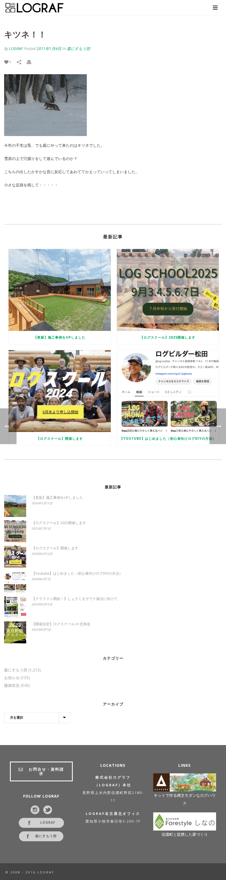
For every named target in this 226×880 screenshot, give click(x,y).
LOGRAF (16, 48)
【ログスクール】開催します (59, 438)
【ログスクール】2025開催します (167, 337)
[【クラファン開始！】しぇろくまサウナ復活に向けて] (15, 607)
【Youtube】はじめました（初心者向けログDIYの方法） (168, 438)
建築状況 (12, 685)
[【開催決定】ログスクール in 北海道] (15, 632)
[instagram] (35, 810)
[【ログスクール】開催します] (60, 391)
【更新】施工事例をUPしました (59, 337)
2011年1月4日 (49, 48)
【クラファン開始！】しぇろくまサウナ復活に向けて (75, 598)
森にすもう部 (78, 48)
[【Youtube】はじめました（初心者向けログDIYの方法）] (168, 391)
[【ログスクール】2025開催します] (168, 290)
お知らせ (12, 677)
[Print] (32, 62)
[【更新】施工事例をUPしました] (60, 290)
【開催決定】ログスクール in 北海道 (61, 623)
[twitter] (47, 810)
